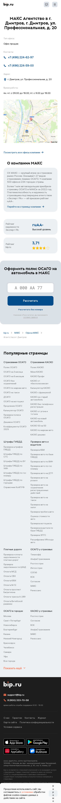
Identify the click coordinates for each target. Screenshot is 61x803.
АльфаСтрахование (40, 559)
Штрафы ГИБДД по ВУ (14, 461)
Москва (7, 616)
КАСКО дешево (37, 434)
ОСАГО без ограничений (10, 382)
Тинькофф (35, 554)
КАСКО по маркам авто (41, 430)
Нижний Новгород (13, 638)
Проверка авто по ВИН (41, 461)
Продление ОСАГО (13, 406)
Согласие (35, 581)
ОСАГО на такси (12, 392)
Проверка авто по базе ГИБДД (41, 455)
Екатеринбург (10, 629)
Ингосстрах (36, 568)
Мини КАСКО (36, 371)
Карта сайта (10, 722)
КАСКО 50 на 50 (38, 425)
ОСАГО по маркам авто (15, 388)
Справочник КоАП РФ (14, 487)
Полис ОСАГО (10, 367)
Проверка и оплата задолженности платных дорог (13, 557)
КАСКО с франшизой (40, 392)
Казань (7, 634)
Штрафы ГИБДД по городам (13, 481)
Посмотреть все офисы (22, 152)
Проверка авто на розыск (39, 479)
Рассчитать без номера (30, 309)
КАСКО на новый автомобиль (38, 420)
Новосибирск (10, 625)
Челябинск (9, 647)
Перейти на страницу (24, 206)
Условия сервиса (13, 726)
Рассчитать (30, 300)
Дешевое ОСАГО (12, 422)
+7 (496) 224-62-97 (21, 57)
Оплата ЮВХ (10, 580)
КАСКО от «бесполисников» (39, 382)
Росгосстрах (36, 563)
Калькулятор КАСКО (40, 388)
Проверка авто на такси (39, 498)
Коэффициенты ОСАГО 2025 (15, 428)
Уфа (6, 656)
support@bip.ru (15, 694)
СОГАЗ (33, 572)
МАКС (17, 332)
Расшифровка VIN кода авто (41, 541)
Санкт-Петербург (12, 620)
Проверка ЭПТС (38, 535)
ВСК (32, 577)
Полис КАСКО (37, 367)
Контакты (30, 717)
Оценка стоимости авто (40, 517)
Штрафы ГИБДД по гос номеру (15, 474)
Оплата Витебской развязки (13, 602)
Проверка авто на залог (39, 506)
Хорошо (53, 793)
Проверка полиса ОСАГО (12, 416)
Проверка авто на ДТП (41, 473)
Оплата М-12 (10, 585)
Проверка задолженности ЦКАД (15, 565)
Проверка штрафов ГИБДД (13, 448)
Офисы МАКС (32, 332)
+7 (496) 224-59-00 (21, 65)
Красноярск (9, 643)
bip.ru (6, 332)
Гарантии (17, 717)
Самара (7, 652)
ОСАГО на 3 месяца (13, 371)
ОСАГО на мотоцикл (14, 401)
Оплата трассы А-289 (14, 596)
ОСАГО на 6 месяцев (14, 376)
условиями (27, 791)
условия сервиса (30, 317)
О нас (7, 717)
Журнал (42, 717)
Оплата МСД (10, 571)
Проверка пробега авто (42, 511)
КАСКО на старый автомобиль (39, 398)
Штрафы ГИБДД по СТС (13, 455)
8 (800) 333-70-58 (18, 700)
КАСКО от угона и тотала (39, 412)
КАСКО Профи (37, 376)
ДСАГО (7, 397)
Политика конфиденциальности (37, 722)
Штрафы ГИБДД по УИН (13, 467)
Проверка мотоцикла (41, 523)
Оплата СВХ (10, 576)
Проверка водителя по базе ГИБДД (41, 529)
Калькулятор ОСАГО (14, 410)
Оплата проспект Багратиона (12, 591)
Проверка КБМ (37, 450)
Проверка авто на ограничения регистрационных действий (39, 489)
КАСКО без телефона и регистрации (41, 405)
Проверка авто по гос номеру (41, 467)
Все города (9, 661)
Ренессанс (35, 590)
